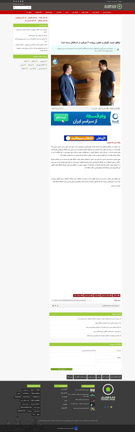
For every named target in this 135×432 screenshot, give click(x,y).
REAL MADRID (35, 401)
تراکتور (26, 61)
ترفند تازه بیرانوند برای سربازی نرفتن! (37, 35)
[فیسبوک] (18, 1)
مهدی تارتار (37, 407)
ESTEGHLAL (26, 397)
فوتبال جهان (85, 12)
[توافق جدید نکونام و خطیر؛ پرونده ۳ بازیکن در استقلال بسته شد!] (57, 305)
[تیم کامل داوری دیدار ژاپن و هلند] (92, 408)
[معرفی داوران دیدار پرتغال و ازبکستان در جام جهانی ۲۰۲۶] (92, 394)
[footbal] (108, 392)
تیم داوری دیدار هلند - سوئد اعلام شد (80, 404)
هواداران (59, 12)
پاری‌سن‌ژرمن (25, 404)
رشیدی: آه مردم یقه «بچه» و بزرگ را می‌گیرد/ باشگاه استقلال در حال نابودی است (98, 319)
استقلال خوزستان (41, 65)
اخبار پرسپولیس (20, 18)
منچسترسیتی (42, 69)
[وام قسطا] (85, 118)
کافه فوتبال (38, 12)
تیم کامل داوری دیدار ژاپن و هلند (81, 408)
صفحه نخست (106, 12)
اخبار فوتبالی (31, 18)
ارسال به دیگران (102, 109)
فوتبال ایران (95, 12)
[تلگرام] (20, 1)
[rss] (14, 1)
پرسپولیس (43, 61)
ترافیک (96, 295)
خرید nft (69, 377)
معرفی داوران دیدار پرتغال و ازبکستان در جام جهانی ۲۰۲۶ (78, 395)
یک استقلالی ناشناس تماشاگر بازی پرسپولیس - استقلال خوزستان (31, 45)
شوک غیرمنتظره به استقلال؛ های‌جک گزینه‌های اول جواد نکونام (103, 336)
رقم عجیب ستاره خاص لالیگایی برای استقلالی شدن (106, 331)
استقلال (116, 295)
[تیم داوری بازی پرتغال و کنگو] (92, 400)
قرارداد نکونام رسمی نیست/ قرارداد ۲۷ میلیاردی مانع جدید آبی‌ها (102, 327)
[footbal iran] (103, 7)
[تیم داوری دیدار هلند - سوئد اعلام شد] (92, 404)
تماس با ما (114, 1)
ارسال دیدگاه (61, 369)
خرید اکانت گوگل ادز (80, 377)
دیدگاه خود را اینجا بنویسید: (88, 351)
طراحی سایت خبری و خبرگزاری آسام (65, 428)
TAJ (33, 414)
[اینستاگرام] (22, 1)
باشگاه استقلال (106, 295)
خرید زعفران (91, 377)
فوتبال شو (75, 12)
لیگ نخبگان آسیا (24, 401)
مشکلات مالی (77, 295)
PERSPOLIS (36, 397)
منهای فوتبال (49, 12)
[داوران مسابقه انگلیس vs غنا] (92, 390)
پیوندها (120, 1)
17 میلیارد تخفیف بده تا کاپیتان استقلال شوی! (107, 323)
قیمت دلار (106, 377)
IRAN (38, 390)
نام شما (119, 351)
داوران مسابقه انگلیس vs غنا (82, 390)
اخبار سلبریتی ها (30, 21)
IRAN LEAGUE (36, 394)
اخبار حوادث (42, 18)
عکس (67, 12)
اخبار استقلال (42, 21)
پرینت (93, 108)
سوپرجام (29, 411)
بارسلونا (30, 65)
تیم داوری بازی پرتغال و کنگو (82, 399)
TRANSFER (18, 397)
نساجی (22, 65)
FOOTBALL (26, 394)
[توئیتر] (16, 1)
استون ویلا (37, 411)
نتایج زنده (29, 12)
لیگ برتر (32, 69)
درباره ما (109, 1)
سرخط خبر (42, 25)
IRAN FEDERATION (26, 407)
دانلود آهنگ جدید (116, 377)
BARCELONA (21, 411)
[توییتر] (105, 407)
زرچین (99, 377)
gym (38, 414)
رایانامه (119, 358)
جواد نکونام (88, 295)
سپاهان (24, 69)
